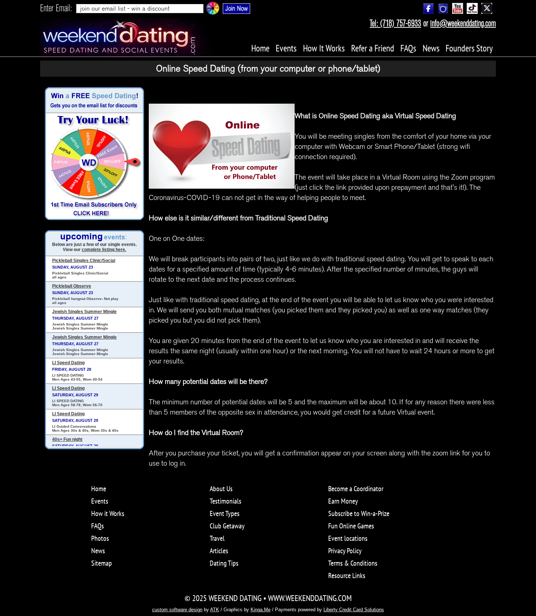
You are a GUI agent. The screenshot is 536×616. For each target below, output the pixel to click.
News (98, 550)
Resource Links (346, 575)
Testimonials (225, 501)
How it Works (107, 513)
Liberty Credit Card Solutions (353, 609)
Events (99, 501)
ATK (214, 609)
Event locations (348, 538)
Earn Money (343, 501)
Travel (217, 538)
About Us (221, 488)
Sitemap (101, 563)
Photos (100, 538)
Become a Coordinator (355, 488)
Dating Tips (224, 563)
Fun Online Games (351, 526)
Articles (219, 550)
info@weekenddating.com (463, 23)
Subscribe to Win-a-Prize (358, 513)
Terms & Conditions (352, 563)
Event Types (225, 513)
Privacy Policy (345, 550)
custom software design (177, 609)
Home (98, 488)
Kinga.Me (260, 609)
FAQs (97, 526)
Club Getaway (227, 526)
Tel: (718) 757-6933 (395, 23)
